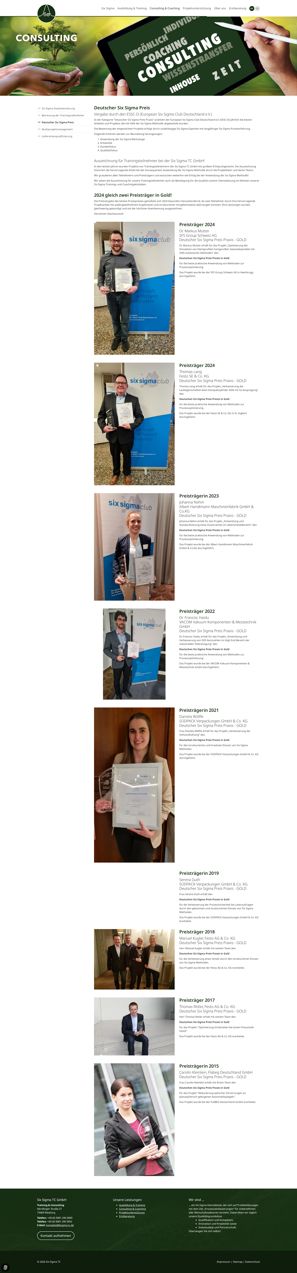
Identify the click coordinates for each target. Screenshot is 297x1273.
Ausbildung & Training (132, 8)
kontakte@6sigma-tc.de (60, 1225)
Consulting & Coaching (165, 8)
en (257, 8)
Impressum (223, 1261)
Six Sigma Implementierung (58, 108)
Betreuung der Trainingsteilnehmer (63, 115)
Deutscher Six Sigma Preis (58, 122)
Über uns (220, 8)
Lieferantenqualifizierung (57, 136)
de (251, 8)
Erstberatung (237, 8)
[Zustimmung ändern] (5, 1267)
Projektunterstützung (197, 8)
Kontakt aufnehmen (56, 1235)
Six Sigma (107, 8)
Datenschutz (252, 1261)
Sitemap (238, 1261)
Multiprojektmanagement (57, 129)
